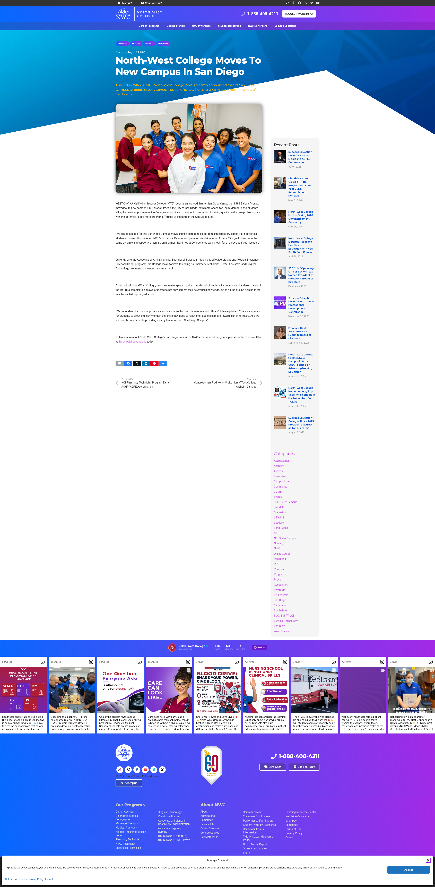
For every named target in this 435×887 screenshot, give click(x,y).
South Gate (280, 610)
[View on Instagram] (43, 662)
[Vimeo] (311, 2)
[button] (428, 860)
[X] (305, 2)
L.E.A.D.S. (279, 517)
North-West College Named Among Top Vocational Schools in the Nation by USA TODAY (301, 394)
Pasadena (280, 558)
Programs (280, 574)
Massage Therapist (127, 823)
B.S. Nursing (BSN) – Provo (174, 840)
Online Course (282, 553)
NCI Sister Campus (285, 538)
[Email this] (120, 363)
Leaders (279, 522)
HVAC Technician (125, 843)
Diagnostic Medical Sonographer (127, 817)
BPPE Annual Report (255, 844)
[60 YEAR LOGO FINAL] (211, 765)
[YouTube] (317, 2)
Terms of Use (293, 829)
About (204, 811)
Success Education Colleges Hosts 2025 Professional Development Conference (301, 305)
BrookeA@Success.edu (132, 341)
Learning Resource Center (300, 812)
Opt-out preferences (16, 879)
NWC (277, 548)
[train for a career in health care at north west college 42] (139, 14)
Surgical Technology (286, 620)
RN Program (281, 595)
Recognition (281, 584)
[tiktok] (119, 769)
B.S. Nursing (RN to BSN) (172, 836)
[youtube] (145, 769)
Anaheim (279, 465)
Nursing (278, 543)
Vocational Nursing (169, 816)
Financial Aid (208, 824)
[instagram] (128, 769)
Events (278, 496)
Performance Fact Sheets (258, 820)
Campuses (207, 820)
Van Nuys (279, 626)
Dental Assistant (125, 811)
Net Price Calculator (297, 816)
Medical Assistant (126, 827)
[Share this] (128, 363)
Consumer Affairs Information (253, 831)
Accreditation (282, 460)
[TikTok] (287, 2)
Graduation (280, 512)
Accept (408, 869)
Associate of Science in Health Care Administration (174, 822)
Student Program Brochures (259, 824)
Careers (290, 837)
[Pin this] (154, 363)
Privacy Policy (36, 879)
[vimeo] (153, 769)
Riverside (279, 590)
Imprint (49, 879)
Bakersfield (281, 476)
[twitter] (162, 769)
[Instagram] (293, 3)
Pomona (279, 569)
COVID (278, 491)
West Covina (281, 631)
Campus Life (281, 481)
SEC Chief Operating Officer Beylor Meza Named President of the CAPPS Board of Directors (301, 275)
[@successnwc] (172, 647)
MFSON (278, 533)
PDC (276, 564)
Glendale (279, 507)
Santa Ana (280, 605)
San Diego (280, 600)
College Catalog (210, 832)
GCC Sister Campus (285, 502)
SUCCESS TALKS (284, 615)
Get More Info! (209, 837)
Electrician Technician (128, 847)
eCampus (291, 820)
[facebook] (136, 769)
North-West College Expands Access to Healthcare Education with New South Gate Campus (300, 245)
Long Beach (281, 528)
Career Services (210, 828)
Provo (277, 579)
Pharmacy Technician (128, 839)
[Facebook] (299, 2)
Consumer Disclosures (256, 816)
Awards (278, 471)
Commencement (252, 812)
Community (280, 486)
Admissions (208, 815)
